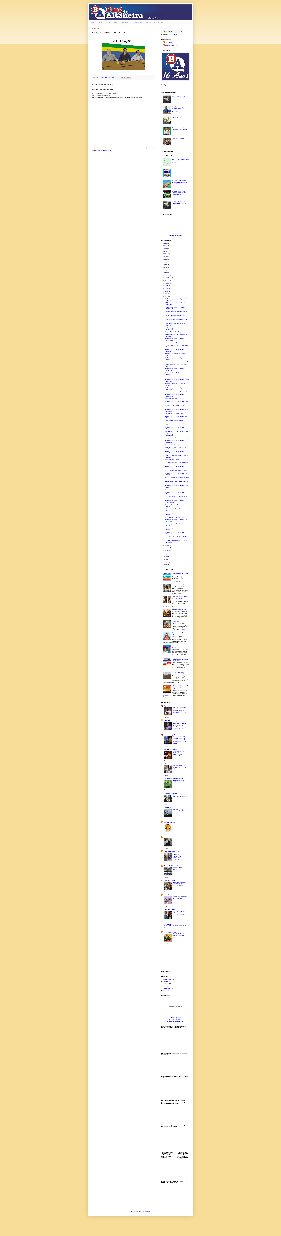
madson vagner (168, 837)
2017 (164, 267)
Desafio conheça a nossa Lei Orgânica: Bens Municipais (176, 410)
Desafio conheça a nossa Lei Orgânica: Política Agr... (175, 307)
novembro (167, 277)
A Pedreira (167, 764)
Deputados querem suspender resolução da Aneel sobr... (176, 311)
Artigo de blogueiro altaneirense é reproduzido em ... (177, 423)
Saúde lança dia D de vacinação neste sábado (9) (175, 926)
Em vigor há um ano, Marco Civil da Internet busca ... (176, 346)
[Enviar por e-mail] (122, 78)
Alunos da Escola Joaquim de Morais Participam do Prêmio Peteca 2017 (179, 883)
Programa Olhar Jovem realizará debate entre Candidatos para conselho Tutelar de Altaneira (179, 913)
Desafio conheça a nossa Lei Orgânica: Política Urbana (175, 328)
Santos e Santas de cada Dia (179, 585)
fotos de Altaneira (167, 979)
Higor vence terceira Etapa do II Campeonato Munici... (176, 335)
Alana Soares (168, 42)
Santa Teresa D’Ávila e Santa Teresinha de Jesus (179, 597)
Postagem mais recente (98, 147)
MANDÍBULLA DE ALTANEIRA (173, 851)
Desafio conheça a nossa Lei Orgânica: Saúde (176, 362)
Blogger (148, 1211)
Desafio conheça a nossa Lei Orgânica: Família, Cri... (175, 358)
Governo (165, 981)
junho (166, 291)
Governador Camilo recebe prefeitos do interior (175, 505)
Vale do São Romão (169, 880)
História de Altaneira (168, 984)
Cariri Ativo (167, 720)
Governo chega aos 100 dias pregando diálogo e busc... (177, 478)
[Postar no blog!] (124, 78)
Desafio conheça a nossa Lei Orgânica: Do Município (176, 520)
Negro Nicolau (168, 706)
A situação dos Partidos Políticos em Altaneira (177, 438)
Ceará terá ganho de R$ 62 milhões (174, 420)
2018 (164, 264)
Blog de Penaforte (169, 895)
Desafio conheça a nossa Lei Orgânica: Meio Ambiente (176, 299)
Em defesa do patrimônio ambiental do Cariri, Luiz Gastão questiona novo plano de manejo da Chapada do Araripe (179, 725)
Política (100, 22)
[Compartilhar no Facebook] (128, 78)
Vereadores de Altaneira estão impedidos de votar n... (176, 320)
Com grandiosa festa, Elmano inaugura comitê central (179, 139)
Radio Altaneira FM (169, 909)
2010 (164, 564)
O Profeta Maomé (176, 117)
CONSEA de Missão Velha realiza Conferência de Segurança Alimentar (179, 935)
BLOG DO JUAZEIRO (170, 932)
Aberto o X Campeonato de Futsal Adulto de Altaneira (176, 456)
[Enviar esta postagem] (118, 77)
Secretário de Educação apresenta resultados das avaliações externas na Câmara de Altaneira (180, 109)
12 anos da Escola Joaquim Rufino (174, 413)
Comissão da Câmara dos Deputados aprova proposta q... (176, 373)
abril (166, 296)
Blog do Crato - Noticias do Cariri (173, 778)
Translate (174, 34)
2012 (164, 559)
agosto (167, 285)
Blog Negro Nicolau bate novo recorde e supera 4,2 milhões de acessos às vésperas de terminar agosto (180, 710)
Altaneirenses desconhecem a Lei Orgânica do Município (176, 541)
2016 (164, 270)
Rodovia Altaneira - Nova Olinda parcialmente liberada (179, 128)
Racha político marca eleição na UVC (174, 343)
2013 (164, 556)
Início (92, 22)
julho (166, 288)
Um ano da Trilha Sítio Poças (172, 445)
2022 (164, 254)
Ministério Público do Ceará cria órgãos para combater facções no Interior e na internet (178, 753)
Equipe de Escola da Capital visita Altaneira (176, 470)
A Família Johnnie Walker (179, 609)
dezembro (167, 275)
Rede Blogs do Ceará (169, 822)
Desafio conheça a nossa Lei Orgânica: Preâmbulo (175, 528)
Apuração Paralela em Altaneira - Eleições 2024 (180, 660)
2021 (164, 256)
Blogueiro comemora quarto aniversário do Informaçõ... (176, 316)
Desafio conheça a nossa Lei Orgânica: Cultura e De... (175, 339)
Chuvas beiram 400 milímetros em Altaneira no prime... (176, 537)
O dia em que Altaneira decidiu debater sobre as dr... (176, 482)
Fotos (116, 22)
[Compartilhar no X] (126, 78)
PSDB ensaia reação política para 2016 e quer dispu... (176, 365)
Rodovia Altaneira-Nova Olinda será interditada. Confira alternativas (180, 160)
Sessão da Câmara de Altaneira (178, 868)
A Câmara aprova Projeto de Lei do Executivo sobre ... (176, 463)
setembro (167, 283)
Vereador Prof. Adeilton (170, 793)
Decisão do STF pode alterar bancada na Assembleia (175, 384)
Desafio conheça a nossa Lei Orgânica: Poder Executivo (176, 473)
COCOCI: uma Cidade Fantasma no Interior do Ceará (180, 673)
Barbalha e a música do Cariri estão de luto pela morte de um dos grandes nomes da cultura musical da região (179, 740)
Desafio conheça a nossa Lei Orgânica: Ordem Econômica (177, 380)
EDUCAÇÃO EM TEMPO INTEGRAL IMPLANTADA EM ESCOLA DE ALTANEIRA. (179, 856)
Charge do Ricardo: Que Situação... (174, 332)
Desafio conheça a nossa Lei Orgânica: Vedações (175, 493)
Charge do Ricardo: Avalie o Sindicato (175, 398)
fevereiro (167, 548)
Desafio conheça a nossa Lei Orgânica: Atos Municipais (176, 417)
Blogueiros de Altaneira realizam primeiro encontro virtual (180, 796)
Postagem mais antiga (148, 147)
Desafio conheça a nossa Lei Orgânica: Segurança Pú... (175, 441)
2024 (164, 248)
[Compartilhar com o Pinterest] (130, 78)
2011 (164, 562)
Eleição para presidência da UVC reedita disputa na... (175, 303)
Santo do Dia (150, 22)
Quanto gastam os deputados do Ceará (175, 377)
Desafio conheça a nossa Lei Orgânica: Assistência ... (175, 369)
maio (166, 293)
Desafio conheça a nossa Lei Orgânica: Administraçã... (175, 395)
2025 (164, 246)
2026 (164, 243)
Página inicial (123, 147)
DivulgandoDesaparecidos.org (175, 1021)
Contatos (161, 22)
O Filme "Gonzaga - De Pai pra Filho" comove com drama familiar (180, 687)
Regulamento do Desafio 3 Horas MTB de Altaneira (176, 497)
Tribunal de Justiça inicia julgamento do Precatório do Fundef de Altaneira (179, 767)
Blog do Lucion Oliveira (170, 749)
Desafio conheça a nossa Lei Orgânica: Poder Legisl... (176, 486)
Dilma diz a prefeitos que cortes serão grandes (176, 490)
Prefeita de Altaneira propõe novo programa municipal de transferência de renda (179, 182)
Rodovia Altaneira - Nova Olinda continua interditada (179, 97)
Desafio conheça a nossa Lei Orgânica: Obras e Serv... (176, 402)
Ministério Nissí (168, 807)
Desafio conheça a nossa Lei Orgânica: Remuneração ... (175, 434)
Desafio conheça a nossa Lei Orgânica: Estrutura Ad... (175, 427)
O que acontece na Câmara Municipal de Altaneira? (175, 354)
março (166, 545)
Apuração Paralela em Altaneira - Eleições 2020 (180, 574)
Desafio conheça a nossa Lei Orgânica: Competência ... (175, 501)
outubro (167, 280)
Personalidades (137, 22)
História (108, 22)
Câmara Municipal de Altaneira (173, 866)
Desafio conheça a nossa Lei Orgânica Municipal (174, 533)
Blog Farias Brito (168, 924)
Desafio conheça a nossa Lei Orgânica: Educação (175, 350)
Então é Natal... (176, 621)
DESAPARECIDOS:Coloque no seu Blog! (175, 1018)
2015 (164, 272)
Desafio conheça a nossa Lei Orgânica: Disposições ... (175, 388)
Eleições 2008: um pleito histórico (178, 646)
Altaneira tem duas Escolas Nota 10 (180, 170)
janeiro (167, 550)
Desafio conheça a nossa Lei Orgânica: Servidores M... (175, 452)
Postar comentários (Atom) (104, 150)
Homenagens (166, 986)
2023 (164, 251)
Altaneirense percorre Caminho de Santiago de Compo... (177, 524)
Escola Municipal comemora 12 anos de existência (175, 406)
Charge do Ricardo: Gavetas (172, 459)
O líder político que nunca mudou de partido (176, 392)
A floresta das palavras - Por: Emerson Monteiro (179, 781)
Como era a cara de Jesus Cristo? (178, 633)
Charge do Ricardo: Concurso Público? (175, 517)
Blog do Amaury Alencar (171, 735)
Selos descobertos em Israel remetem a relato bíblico (180, 810)
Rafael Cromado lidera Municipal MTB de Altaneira (176, 324)
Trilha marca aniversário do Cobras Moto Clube (175, 509)
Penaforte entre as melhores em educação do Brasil (180, 897)
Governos (125, 22)
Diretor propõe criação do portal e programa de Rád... (176, 448)
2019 (164, 262)
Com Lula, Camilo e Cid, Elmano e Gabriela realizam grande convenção (179, 192)
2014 (164, 554)
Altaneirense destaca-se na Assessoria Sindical (177, 431)
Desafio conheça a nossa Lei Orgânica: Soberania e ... (175, 513)
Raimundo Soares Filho (171, 45)
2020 (164, 259)
